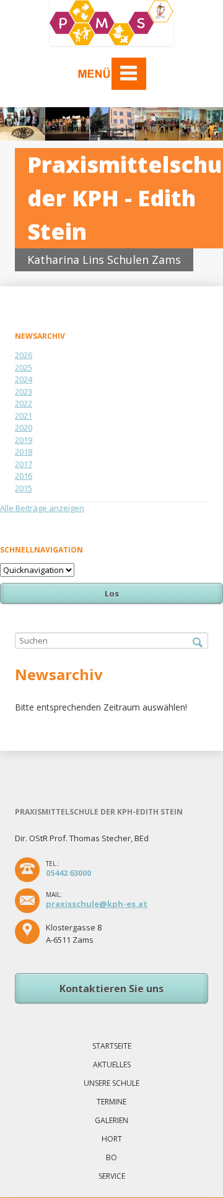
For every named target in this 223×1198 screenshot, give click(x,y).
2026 (23, 355)
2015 (23, 488)
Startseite (111, 1046)
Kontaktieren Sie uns (111, 988)
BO (111, 1157)
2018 (23, 451)
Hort (112, 1139)
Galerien (111, 1120)
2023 (23, 391)
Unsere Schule (111, 1083)
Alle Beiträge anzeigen (42, 508)
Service (111, 1176)
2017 (23, 464)
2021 (23, 415)
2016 (23, 475)
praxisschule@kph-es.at (96, 903)
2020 (23, 427)
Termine (111, 1101)
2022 (23, 403)
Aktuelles (112, 1064)
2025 (23, 367)
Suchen (197, 643)
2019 (23, 439)
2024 (23, 379)
